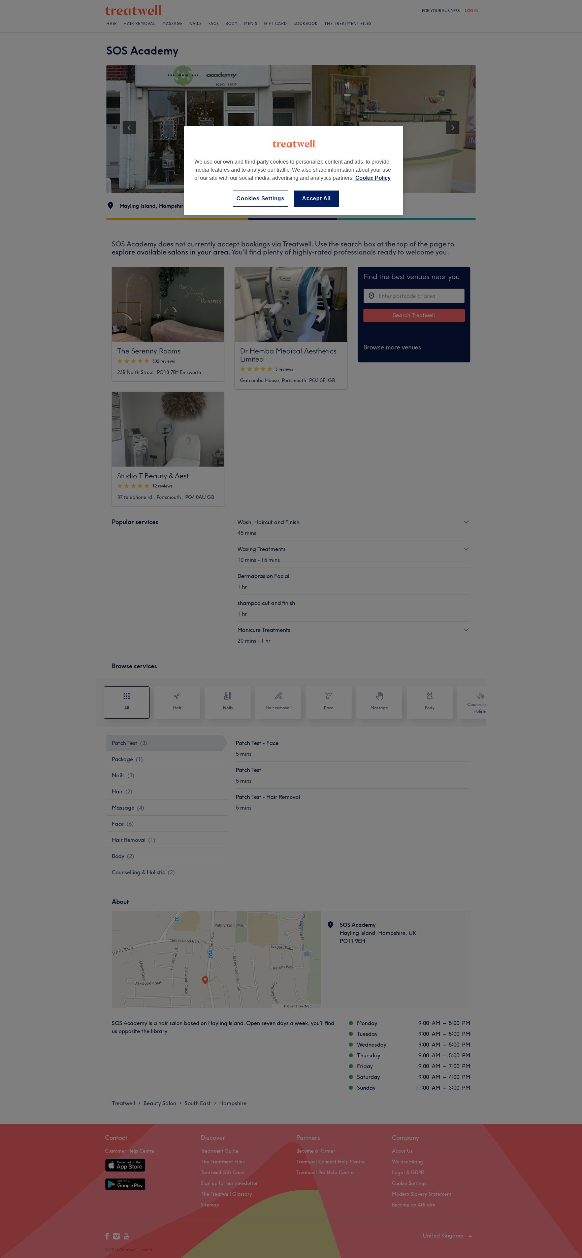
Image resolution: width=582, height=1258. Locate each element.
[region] (293, 170)
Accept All (316, 198)
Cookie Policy (373, 178)
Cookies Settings (260, 198)
